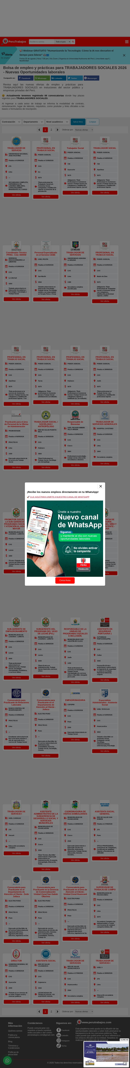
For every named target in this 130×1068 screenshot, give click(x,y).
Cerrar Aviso (65, 580)
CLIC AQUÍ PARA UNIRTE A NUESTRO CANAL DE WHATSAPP (59, 497)
